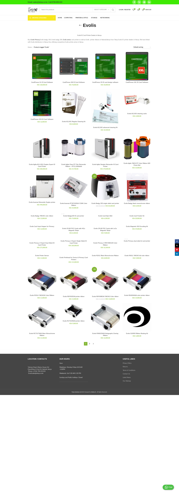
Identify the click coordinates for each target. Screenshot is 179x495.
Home (30, 47)
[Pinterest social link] (144, 2)
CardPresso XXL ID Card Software (137, 82)
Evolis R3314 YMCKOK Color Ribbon (42, 295)
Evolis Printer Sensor (42, 255)
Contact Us (126, 374)
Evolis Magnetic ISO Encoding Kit (137, 226)
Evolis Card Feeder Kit (137, 216)
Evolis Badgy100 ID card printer (73, 216)
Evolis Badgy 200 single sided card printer (105, 203)
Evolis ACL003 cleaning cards (137, 113)
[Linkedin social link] (149, 2)
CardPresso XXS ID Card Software (42, 119)
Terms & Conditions (129, 370)
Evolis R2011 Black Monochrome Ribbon (105, 255)
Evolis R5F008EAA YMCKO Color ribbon (105, 296)
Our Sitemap (127, 381)
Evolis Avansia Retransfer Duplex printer (42, 202)
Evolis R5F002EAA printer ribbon (73, 296)
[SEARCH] (113, 9)
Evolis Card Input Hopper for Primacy (42, 226)
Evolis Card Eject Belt (105, 216)
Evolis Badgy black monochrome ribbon (137, 203)
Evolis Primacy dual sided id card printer (137, 241)
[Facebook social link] (134, 2)
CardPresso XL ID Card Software (42, 82)
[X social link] (139, 2)
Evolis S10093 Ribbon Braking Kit (137, 333)
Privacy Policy (127, 363)
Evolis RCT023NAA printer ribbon (74, 321)
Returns (125, 367)
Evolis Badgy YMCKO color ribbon (42, 216)
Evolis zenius (67, 40)
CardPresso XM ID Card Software (74, 82)
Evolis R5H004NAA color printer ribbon (137, 295)
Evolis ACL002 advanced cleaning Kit (105, 127)
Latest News (127, 377)
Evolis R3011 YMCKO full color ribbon (137, 255)
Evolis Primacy (35, 40)
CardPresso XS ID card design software (105, 82)
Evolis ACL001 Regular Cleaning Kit (73, 121)
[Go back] (80, 25)
